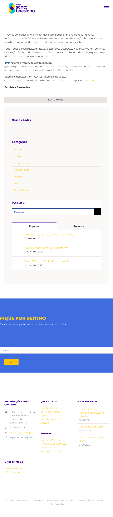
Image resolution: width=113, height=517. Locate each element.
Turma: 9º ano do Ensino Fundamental (46, 247)
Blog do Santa (22, 169)
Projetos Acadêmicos (52, 419)
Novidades (20, 183)
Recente (78, 226)
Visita (44, 415)
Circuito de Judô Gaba (91, 426)
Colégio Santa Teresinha (19, 500)
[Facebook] (14, 128)
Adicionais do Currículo (53, 443)
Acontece (19, 149)
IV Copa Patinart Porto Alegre (91, 439)
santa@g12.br (99, 500)
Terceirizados (48, 447)
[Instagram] (26, 128)
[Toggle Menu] (106, 7)
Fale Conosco (12, 472)
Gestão (45, 422)
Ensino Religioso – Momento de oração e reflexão (91, 412)
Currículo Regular (50, 440)
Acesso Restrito (13, 468)
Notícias (18, 176)
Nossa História (49, 408)
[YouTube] (20, 128)
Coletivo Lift (83, 500)
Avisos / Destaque (24, 163)
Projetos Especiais (51, 451)
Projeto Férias (21, 190)
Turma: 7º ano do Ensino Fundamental (46, 261)
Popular (34, 226)
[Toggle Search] (99, 7)
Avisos (17, 156)
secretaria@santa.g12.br (22, 432)
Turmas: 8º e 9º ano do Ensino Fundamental (49, 234)
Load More (55, 99)
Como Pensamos (50, 411)
